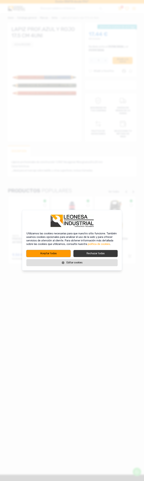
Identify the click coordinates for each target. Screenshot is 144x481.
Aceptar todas (48, 253)
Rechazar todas (96, 253)
